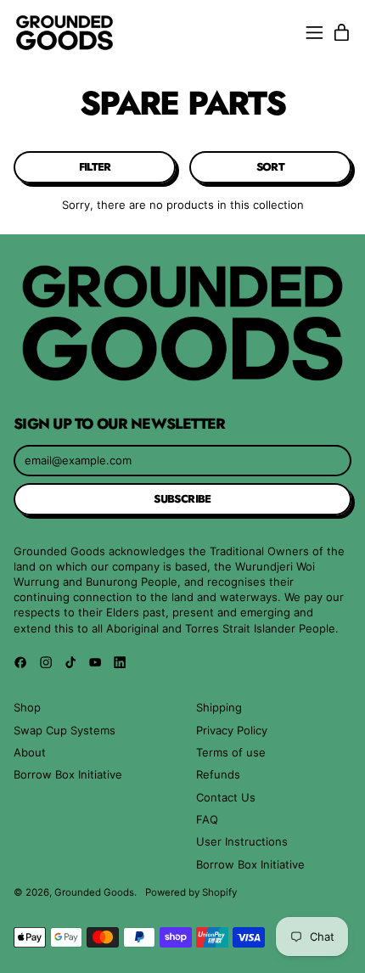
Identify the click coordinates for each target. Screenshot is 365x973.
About (30, 752)
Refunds (218, 774)
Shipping (219, 707)
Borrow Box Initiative (68, 774)
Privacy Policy (231, 730)
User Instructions (242, 841)
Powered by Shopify (191, 892)
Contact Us (226, 797)
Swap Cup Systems (64, 730)
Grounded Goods (94, 892)
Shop (27, 707)
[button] (95, 167)
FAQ (207, 819)
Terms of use (231, 752)
